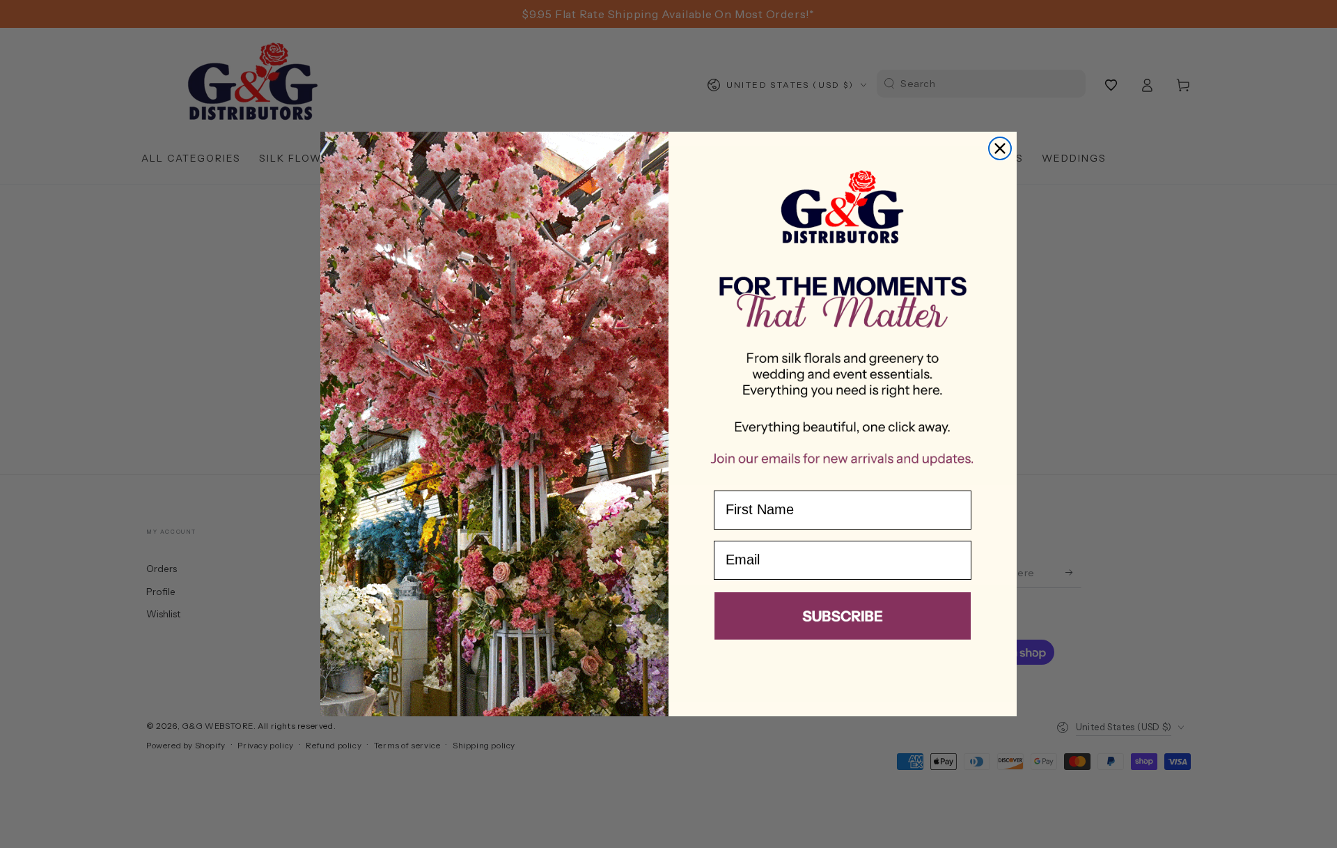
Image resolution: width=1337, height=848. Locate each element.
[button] (842, 618)
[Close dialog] (1000, 148)
